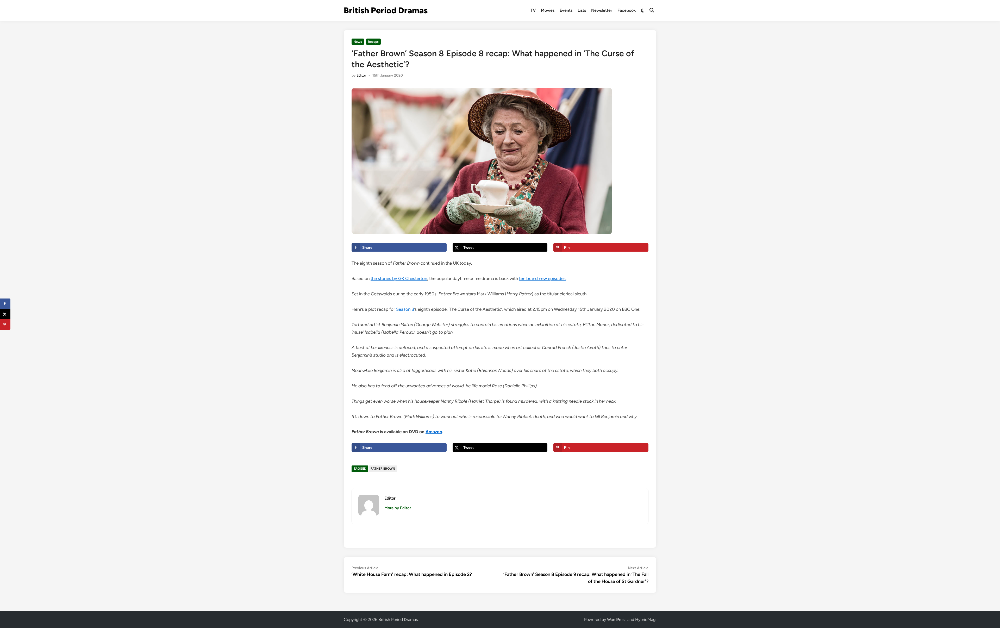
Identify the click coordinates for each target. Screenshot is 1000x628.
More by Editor (397, 508)
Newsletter (601, 10)
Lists (582, 10)
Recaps (373, 41)
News (358, 41)
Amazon (434, 431)
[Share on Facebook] (5, 304)
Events (566, 10)
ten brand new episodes (542, 278)
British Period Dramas (386, 10)
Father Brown (383, 468)
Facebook (626, 10)
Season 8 (405, 309)
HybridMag (645, 619)
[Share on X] (5, 314)
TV (533, 10)
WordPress (616, 619)
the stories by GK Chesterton (399, 278)
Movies (547, 10)
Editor (361, 75)
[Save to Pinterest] (5, 324)
